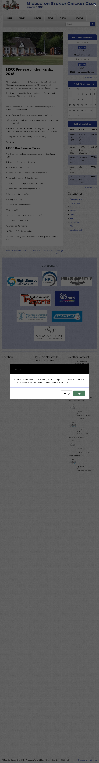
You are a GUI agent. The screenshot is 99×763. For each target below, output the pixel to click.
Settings (66, 393)
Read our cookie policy (61, 382)
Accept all (79, 393)
